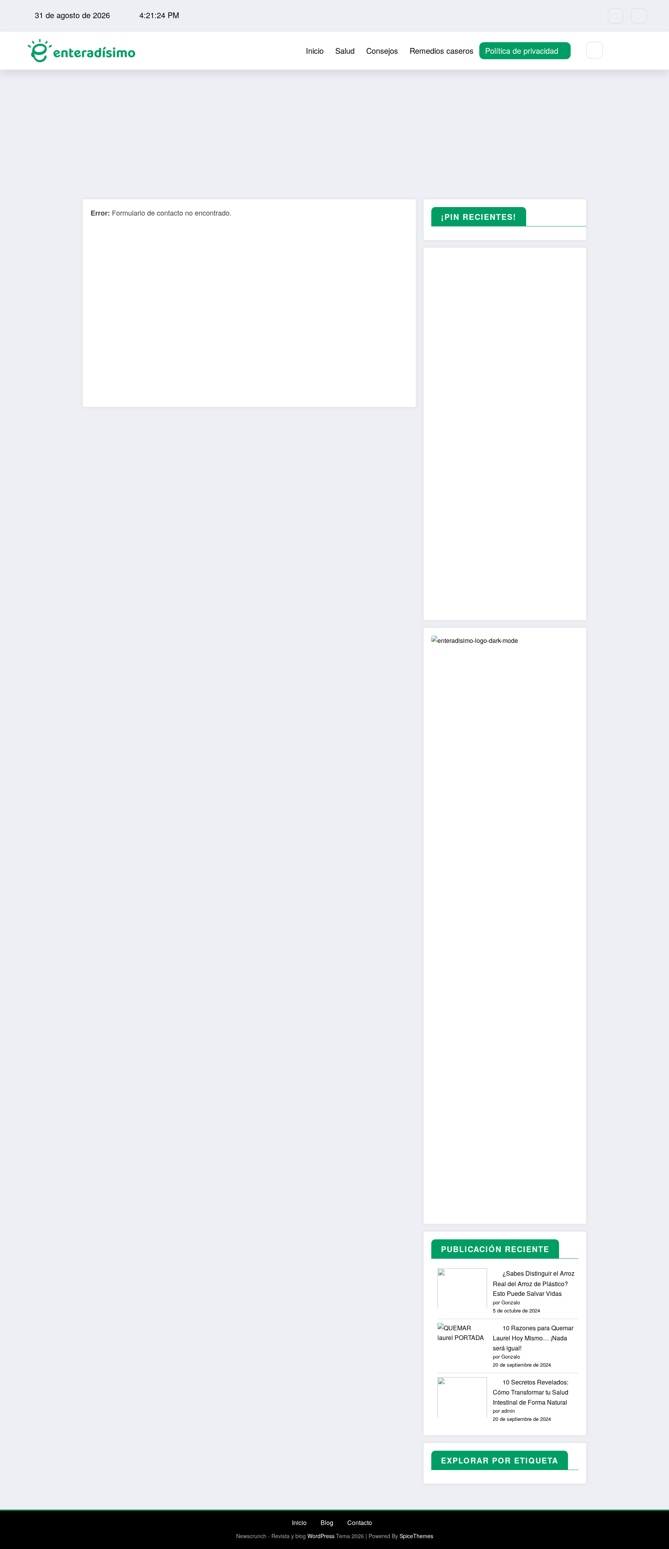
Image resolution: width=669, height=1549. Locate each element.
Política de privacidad (521, 50)
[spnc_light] (617, 50)
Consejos (382, 50)
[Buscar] (594, 50)
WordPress (320, 1536)
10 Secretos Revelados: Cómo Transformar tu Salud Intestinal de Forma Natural (530, 1392)
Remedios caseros (441, 50)
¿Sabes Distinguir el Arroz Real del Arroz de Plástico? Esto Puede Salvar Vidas (534, 1283)
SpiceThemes (416, 1536)
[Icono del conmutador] (635, 51)
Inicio (315, 50)
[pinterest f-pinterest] (639, 16)
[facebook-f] (615, 16)
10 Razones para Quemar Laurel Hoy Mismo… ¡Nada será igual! (533, 1337)
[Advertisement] (334, 128)
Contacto (359, 1522)
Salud (345, 50)
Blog (327, 1522)
